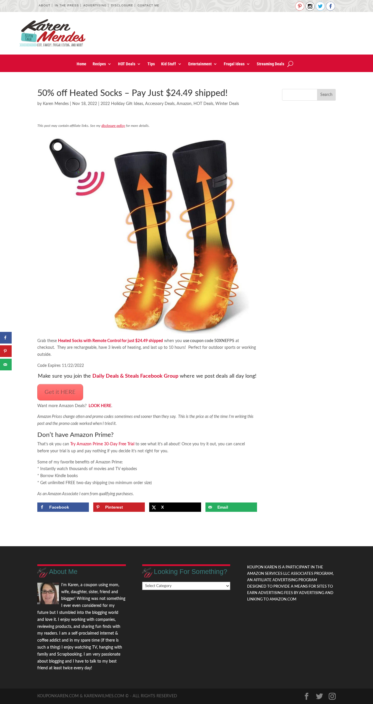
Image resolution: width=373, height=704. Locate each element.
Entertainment (200, 64)
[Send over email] (6, 364)
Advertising (95, 5)
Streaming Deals (270, 64)
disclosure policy (113, 125)
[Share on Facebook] (6, 338)
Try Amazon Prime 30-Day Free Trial (102, 444)
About (44, 5)
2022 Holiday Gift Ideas (122, 104)
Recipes (99, 64)
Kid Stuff (168, 64)
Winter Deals (227, 104)
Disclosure (122, 5)
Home (81, 64)
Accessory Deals (160, 104)
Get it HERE (60, 392)
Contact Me (148, 5)
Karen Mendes (56, 104)
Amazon (184, 104)
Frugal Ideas (234, 64)
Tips (151, 64)
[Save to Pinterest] (6, 351)
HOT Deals (126, 64)
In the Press (67, 5)
